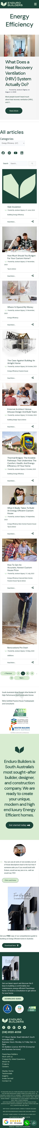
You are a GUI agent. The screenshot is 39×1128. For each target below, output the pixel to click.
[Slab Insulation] (19, 186)
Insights (5, 1076)
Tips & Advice (11, 269)
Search (5, 163)
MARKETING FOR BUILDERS (22, 1126)
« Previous (8, 673)
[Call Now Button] (27, 1123)
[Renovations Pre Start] (19, 618)
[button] (3, 153)
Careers (5, 1066)
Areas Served (7, 1078)
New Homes (22, 524)
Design (15, 420)
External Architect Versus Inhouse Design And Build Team (22, 410)
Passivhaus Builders (10, 1054)
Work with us (7, 1057)
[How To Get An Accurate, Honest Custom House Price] (19, 550)
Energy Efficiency (18, 215)
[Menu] (35, 4)
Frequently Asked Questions (13, 1059)
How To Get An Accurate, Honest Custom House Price (19, 568)
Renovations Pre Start (17, 647)
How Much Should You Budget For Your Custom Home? (21, 257)
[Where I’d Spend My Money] (19, 292)
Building (10, 215)
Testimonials (7, 1073)
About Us (5, 1061)
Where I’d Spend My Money (20, 307)
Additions (10, 655)
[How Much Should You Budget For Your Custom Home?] (19, 239)
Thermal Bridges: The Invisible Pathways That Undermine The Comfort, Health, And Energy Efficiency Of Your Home (21, 462)
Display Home (7, 1071)
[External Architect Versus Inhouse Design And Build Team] (19, 394)
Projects (5, 1064)
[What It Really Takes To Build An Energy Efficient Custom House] (19, 495)
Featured (21, 578)
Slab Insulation (14, 207)
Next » (22, 678)
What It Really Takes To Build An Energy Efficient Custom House (20, 511)
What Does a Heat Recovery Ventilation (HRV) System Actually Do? (18, 73)
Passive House (23, 371)
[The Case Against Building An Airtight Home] (19, 343)
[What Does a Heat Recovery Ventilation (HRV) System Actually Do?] (19, 46)
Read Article (13, 111)
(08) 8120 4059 (11, 1032)
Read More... (11, 222)
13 (11, 678)
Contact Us (6, 1081)
